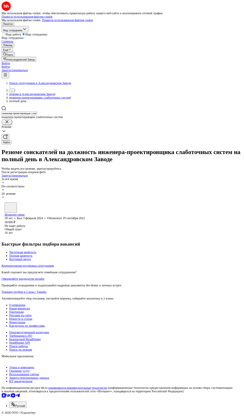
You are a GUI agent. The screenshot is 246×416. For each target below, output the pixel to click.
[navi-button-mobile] (5, 75)
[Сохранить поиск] (5, 137)
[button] (6, 63)
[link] (8, 54)
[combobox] (19, 113)
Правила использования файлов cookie (67, 20)
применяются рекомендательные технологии (77, 387)
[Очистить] (7, 122)
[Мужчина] (11, 207)
